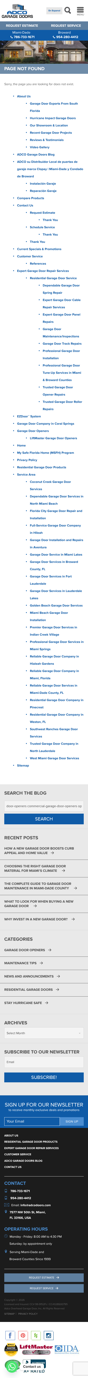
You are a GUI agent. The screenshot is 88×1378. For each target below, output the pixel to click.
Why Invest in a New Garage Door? (36, 919)
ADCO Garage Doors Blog (36, 155)
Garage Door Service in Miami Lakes (56, 555)
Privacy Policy (27, 460)
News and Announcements (29, 976)
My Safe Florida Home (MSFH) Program (45, 453)
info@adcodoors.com (36, 1205)
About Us (24, 96)
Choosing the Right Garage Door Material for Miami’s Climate (35, 868)
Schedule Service (42, 227)
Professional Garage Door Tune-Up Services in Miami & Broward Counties (62, 372)
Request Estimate (22, 26)
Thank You (50, 220)
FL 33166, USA (20, 1218)
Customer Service (30, 256)
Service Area (26, 475)
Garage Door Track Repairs (62, 344)
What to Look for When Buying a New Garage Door (38, 903)
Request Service (66, 26)
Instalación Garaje (43, 184)
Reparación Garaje (43, 191)
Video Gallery (39, 147)
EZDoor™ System (29, 416)
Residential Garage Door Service (53, 278)
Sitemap (23, 766)
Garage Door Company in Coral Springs (45, 424)
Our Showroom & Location (49, 125)
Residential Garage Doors (28, 990)
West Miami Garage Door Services (54, 758)
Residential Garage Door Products (41, 467)
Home (21, 446)
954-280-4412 (66, 35)
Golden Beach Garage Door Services (56, 606)
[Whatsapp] (12, 1367)
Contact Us (25, 205)
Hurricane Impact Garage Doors (53, 118)
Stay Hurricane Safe (23, 1003)
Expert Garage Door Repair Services (43, 271)
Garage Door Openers (33, 431)
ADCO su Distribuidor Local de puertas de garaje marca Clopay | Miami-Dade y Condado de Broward (50, 169)
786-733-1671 (23, 35)
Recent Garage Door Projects (51, 133)
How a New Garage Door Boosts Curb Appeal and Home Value (39, 850)
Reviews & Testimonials (47, 140)
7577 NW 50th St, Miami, (28, 1212)
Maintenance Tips (20, 963)
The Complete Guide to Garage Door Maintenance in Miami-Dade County (37, 886)
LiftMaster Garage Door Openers (53, 438)
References (38, 264)
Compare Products (30, 198)
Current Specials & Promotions (39, 249)
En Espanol (54, 10)
